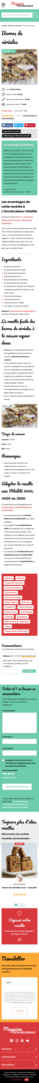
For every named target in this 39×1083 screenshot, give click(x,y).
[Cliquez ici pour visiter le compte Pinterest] (22, 1041)
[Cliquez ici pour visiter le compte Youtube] (27, 1041)
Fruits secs (26, 602)
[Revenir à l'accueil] (19, 4)
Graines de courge (13, 597)
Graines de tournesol (14, 583)
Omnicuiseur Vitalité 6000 (21, 311)
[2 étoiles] (6, 773)
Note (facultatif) (9, 770)
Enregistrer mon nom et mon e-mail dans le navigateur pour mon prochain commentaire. (20, 763)
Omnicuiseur (7, 111)
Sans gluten (22, 617)
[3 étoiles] (8, 773)
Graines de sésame (13, 588)
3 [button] (23, 905)
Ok (26, 1080)
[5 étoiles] (13, 773)
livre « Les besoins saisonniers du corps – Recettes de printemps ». (17, 220)
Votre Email (8, 748)
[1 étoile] (3, 773)
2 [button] (19, 905)
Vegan (8, 626)
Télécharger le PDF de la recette (16, 136)
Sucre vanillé (26, 612)
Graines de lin (11, 592)
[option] (19, 870)
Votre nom (7, 737)
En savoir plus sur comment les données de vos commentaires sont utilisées (15, 804)
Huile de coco (11, 612)
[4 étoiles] (11, 773)
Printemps (7, 51)
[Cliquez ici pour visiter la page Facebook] (11, 1041)
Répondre (29, 671)
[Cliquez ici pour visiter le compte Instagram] (16, 1041)
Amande (20, 578)
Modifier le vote (9, 777)
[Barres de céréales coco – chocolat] (19, 860)
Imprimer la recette (11, 131)
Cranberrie (9, 607)
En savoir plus (16, 1080)
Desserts (18, 26)
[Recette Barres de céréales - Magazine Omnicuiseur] (19, 1030)
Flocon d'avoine (26, 607)
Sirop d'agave (11, 602)
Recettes (11, 26)
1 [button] (16, 905)
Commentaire (8, 711)
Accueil (4, 26)
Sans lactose (10, 621)
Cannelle (9, 617)
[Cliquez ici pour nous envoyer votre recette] (19, 940)
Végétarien (24, 621)
